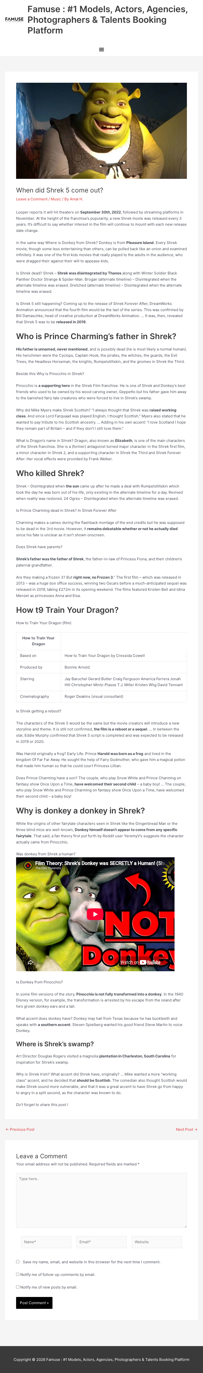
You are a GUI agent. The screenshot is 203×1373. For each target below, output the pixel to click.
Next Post (187, 1129)
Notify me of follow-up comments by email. (57, 1274)
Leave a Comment (32, 199)
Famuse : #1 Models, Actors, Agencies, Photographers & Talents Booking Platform (107, 19)
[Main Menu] (101, 49)
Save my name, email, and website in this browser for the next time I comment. (91, 1262)
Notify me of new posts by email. (48, 1287)
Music (56, 199)
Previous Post (19, 1129)
